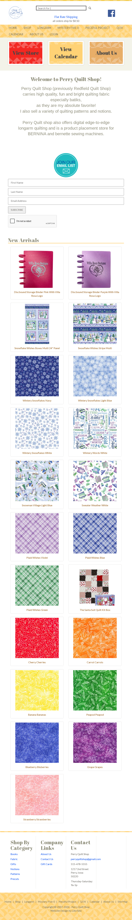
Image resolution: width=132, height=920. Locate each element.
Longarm (44, 27)
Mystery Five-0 (46, 901)
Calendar (16, 34)
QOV (120, 27)
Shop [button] (27, 27)
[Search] (91, 8)
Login (54, 34)
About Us (36, 34)
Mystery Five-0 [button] (68, 27)
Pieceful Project (97, 27)
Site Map (123, 901)
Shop (18, 901)
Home (13, 27)
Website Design (59, 910)
